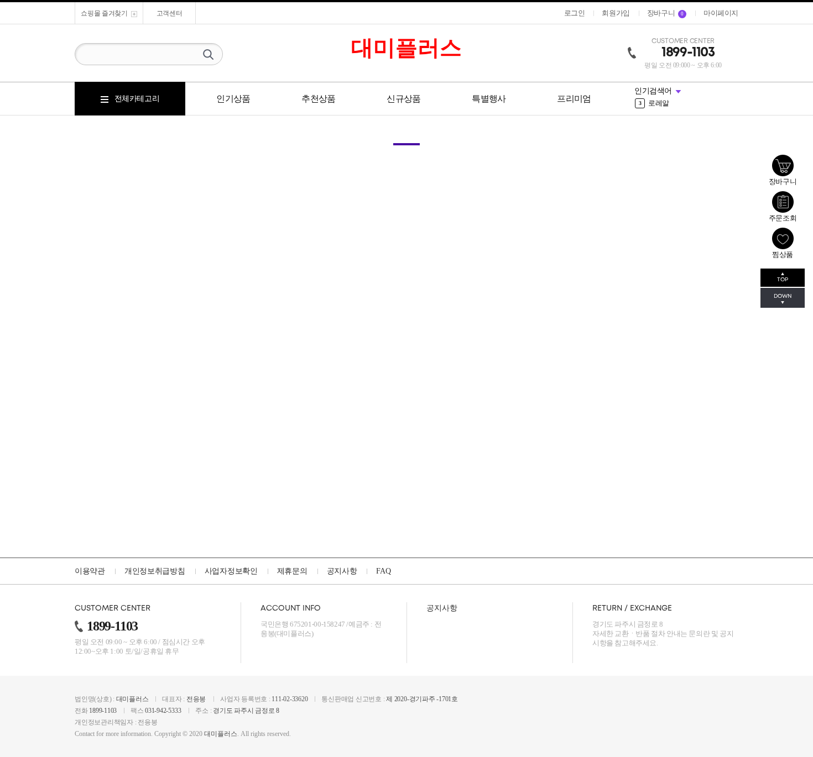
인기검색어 (653, 91)
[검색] (208, 54)
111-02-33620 (290, 699)
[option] (686, 103)
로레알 (654, 103)
